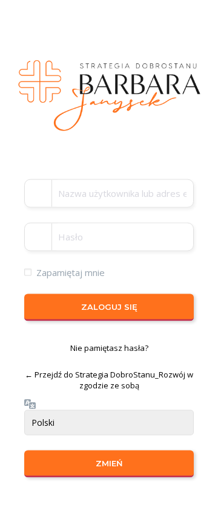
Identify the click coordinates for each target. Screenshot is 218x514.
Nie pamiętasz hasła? (109, 347)
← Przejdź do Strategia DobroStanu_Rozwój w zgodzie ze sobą (109, 379)
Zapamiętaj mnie (70, 272)
